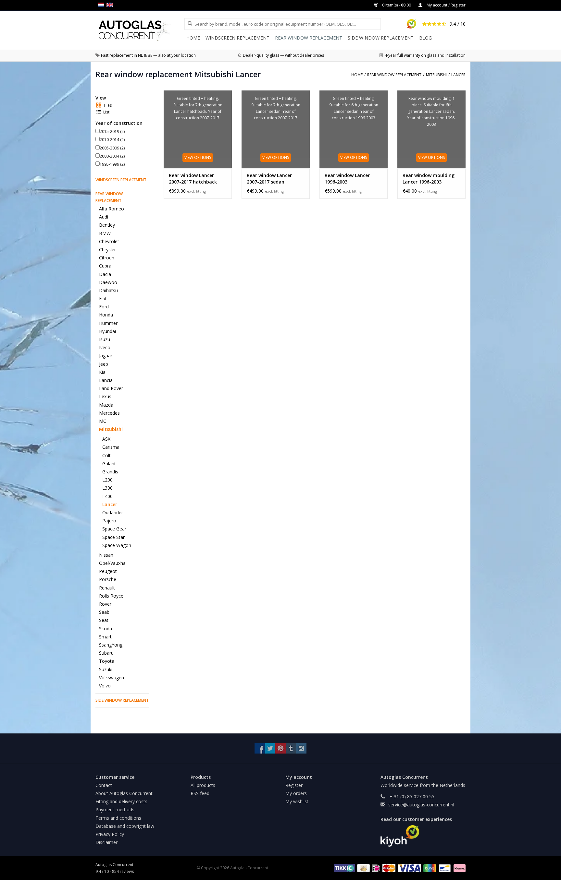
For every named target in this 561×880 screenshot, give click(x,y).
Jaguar (105, 355)
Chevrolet (109, 241)
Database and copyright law (124, 826)
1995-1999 (112, 164)
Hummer (108, 323)
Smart (105, 637)
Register (294, 785)
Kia (102, 372)
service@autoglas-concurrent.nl (421, 805)
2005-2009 (112, 148)
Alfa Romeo (111, 209)
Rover (105, 604)
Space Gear (114, 529)
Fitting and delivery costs (121, 801)
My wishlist (296, 801)
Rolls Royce (111, 596)
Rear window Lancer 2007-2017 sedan (269, 178)
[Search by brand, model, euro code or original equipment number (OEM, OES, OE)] (187, 23)
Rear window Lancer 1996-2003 (347, 178)
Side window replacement (381, 38)
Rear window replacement (308, 38)
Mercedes (109, 413)
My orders (296, 793)
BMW (105, 233)
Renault (107, 588)
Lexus (105, 396)
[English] (110, 5)
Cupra (105, 266)
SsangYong (110, 645)
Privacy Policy (109, 834)
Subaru (106, 653)
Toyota (106, 661)
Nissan (106, 555)
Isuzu (104, 339)
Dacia (105, 274)
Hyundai (107, 331)
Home (193, 38)
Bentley (107, 225)
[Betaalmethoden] (343, 867)
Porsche (107, 579)
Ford (104, 306)
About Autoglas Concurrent (124, 793)
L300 (107, 488)
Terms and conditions (118, 818)
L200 (107, 480)
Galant (109, 463)
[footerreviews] (423, 836)
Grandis (110, 472)
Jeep (103, 364)
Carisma (110, 447)
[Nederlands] (102, 5)
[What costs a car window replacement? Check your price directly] (139, 30)
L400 (107, 496)
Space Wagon (116, 545)
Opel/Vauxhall (113, 563)
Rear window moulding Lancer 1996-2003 (429, 178)
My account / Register (446, 5)
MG (102, 421)
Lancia (106, 380)
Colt (106, 455)
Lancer (109, 504)
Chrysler (107, 249)
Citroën (106, 258)
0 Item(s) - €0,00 (396, 5)
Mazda (106, 405)
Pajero (109, 520)
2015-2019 (112, 131)
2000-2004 (112, 156)
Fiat (103, 298)
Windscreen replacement (237, 38)
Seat (103, 620)
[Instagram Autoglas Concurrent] (301, 748)
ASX (106, 439)
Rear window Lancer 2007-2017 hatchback (193, 178)
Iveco (104, 347)
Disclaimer (106, 842)
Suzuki (105, 669)
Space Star (113, 537)
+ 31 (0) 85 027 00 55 (411, 796)
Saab (104, 612)
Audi (103, 217)
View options (197, 157)
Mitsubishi (111, 429)
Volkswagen (111, 677)
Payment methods (114, 809)
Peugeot (108, 571)
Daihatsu (108, 290)
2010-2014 (112, 139)
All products (203, 785)
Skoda (105, 628)
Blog (425, 38)
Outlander (112, 512)
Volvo (105, 686)
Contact (103, 785)
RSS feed (200, 793)
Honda (106, 315)
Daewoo (108, 282)
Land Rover (111, 388)
